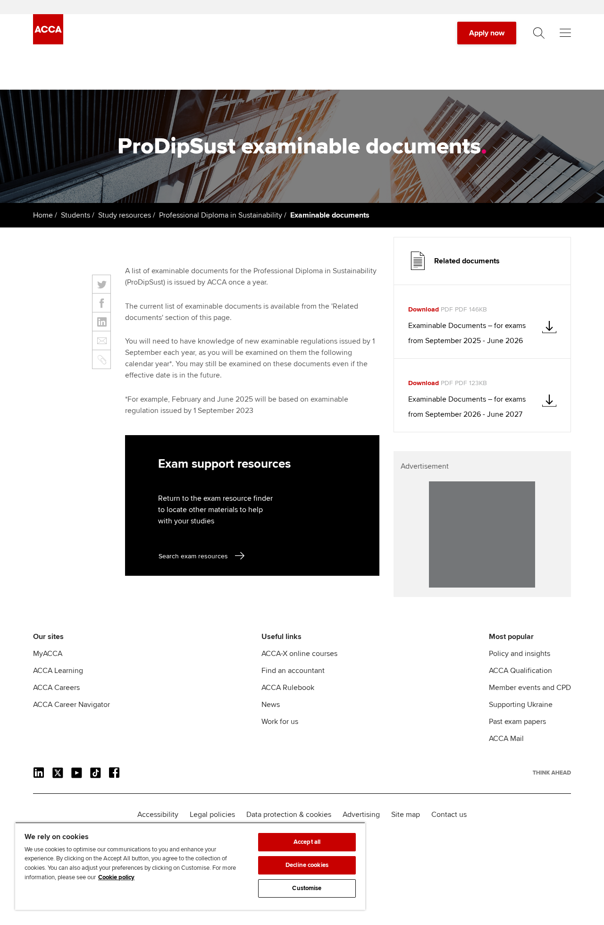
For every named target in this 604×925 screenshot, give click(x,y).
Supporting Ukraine (521, 704)
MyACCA (47, 653)
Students (75, 215)
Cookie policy (116, 877)
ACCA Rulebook (287, 687)
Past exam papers (517, 721)
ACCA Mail (506, 738)
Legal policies (212, 814)
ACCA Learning (58, 670)
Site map (405, 814)
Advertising (361, 814)
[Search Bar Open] (539, 33)
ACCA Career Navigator (71, 704)
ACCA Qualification (520, 670)
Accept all (307, 842)
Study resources (124, 215)
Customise (306, 888)
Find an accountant (293, 670)
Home (43, 215)
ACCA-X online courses (299, 653)
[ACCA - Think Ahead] (48, 42)
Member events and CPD (530, 687)
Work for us (279, 721)
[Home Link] (552, 772)
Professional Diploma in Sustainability (220, 215)
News (270, 704)
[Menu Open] (565, 33)
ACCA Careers (56, 687)
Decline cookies (306, 865)
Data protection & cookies (288, 814)
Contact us (449, 814)
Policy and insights (519, 653)
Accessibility (157, 814)
